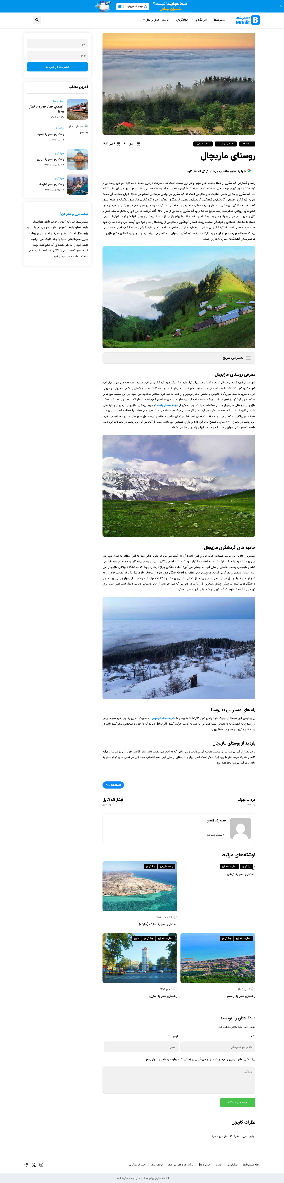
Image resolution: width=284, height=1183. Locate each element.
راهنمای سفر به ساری (163, 996)
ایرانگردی (201, 19)
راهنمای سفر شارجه (51, 184)
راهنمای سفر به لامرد (50, 134)
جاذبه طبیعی (203, 144)
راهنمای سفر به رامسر (241, 996)
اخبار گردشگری (137, 1164)
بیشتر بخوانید (214, 835)
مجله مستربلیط (251, 1164)
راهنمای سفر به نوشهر (241, 874)
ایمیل (173, 1036)
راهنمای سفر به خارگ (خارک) (158, 924)
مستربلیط (220, 19)
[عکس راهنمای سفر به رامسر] (217, 958)
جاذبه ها (247, 144)
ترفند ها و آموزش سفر (180, 1164)
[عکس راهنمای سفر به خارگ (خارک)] (139, 886)
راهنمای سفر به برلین (50, 159)
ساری (137, 938)
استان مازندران (226, 144)
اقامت (165, 19)
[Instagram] (41, 1165)
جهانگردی (182, 19)
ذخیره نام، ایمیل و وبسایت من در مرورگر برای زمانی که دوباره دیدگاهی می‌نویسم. (197, 1059)
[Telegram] (26, 1165)
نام (251, 1036)
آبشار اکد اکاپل (112, 802)
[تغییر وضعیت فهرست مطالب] (248, 358)
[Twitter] (33, 1165)
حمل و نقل (153, 19)
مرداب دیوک (246, 802)
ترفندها (60, 128)
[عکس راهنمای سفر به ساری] (139, 958)
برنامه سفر (157, 1164)
